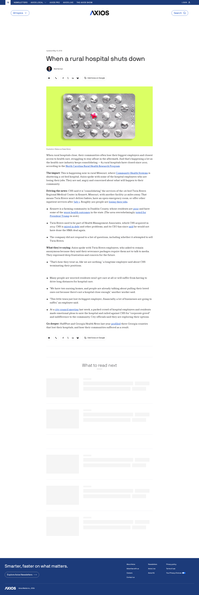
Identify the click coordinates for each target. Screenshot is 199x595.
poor (136, 209)
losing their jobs (118, 202)
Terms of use (170, 568)
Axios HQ (151, 573)
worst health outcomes (77, 212)
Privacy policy (171, 564)
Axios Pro (55, 2)
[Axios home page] (8, 2)
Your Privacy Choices (174, 573)
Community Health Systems (132, 173)
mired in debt (71, 227)
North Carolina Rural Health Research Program (93, 166)
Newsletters (20, 2)
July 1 (77, 202)
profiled (116, 324)
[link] (49, 78)
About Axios (131, 564)
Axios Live (68, 2)
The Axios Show (84, 2)
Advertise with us (133, 568)
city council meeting (67, 309)
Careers (129, 573)
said (131, 227)
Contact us (131, 577)
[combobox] (38, 2)
